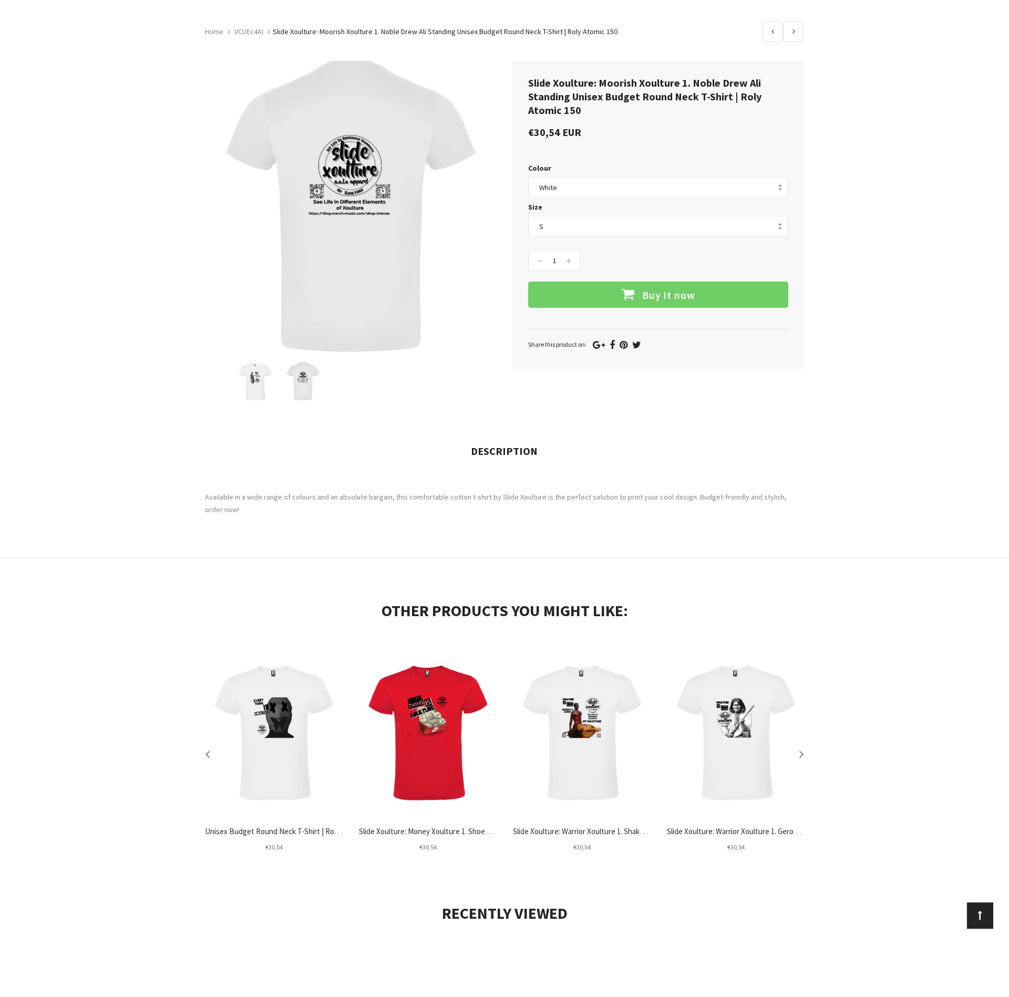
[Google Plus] (599, 345)
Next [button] (801, 753)
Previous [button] (207, 753)
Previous (772, 31)
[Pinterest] (623, 345)
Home (214, 31)
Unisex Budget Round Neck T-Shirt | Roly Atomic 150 (290, 831)
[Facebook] (612, 345)
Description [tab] (504, 451)
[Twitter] (636, 345)
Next (793, 31)
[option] (255, 381)
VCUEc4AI (248, 31)
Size (535, 207)
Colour (539, 168)
